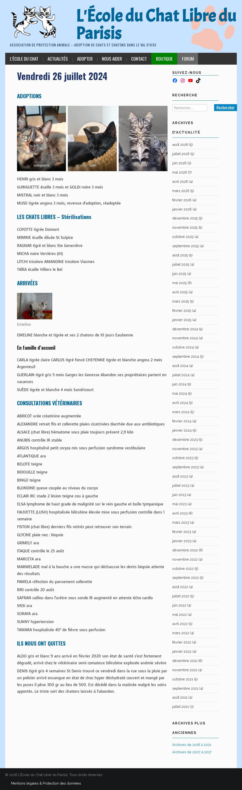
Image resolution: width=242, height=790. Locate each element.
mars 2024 (180, 412)
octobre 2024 (183, 347)
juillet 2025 (180, 264)
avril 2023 (180, 513)
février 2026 (181, 200)
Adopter (85, 58)
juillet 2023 (180, 485)
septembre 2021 (185, 688)
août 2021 (179, 697)
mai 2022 (179, 614)
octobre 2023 (183, 458)
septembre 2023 (185, 467)
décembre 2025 (185, 218)
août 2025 (180, 255)
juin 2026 (179, 163)
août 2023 (180, 476)
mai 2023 (179, 504)
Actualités (58, 58)
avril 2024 (180, 403)
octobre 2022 (183, 569)
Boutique (164, 58)
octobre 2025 (183, 237)
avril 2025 (180, 292)
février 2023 (181, 532)
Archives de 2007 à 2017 (192, 752)
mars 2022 (180, 633)
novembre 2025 (185, 227)
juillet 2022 (180, 596)
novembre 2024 (185, 338)
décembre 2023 (185, 439)
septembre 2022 (185, 578)
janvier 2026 (182, 209)
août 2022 (180, 587)
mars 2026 (180, 191)
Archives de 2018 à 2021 (191, 745)
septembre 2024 (185, 356)
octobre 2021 (182, 679)
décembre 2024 (185, 329)
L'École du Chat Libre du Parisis (156, 24)
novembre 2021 (184, 670)
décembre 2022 (185, 550)
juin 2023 (179, 495)
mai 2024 (179, 393)
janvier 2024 (182, 430)
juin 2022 (179, 605)
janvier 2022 (181, 651)
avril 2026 (180, 181)
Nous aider (112, 58)
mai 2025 (179, 283)
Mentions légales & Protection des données (46, 783)
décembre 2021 (184, 661)
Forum (188, 58)
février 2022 (181, 642)
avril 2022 (180, 624)
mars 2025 (180, 301)
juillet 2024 (181, 375)
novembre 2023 (185, 449)
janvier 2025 (181, 320)
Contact (139, 58)
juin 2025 (179, 274)
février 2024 (181, 421)
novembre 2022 (185, 559)
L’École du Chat (24, 58)
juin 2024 (179, 384)
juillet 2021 (180, 707)
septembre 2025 (185, 246)
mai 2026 (179, 172)
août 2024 (180, 366)
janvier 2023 (181, 541)
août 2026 (180, 145)
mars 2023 (180, 522)
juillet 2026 (181, 154)
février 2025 (181, 310)
